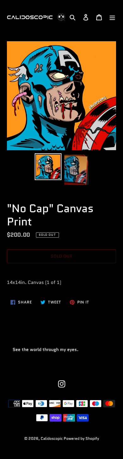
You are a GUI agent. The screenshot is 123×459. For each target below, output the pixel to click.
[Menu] (112, 17)
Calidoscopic (52, 438)
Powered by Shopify (81, 438)
